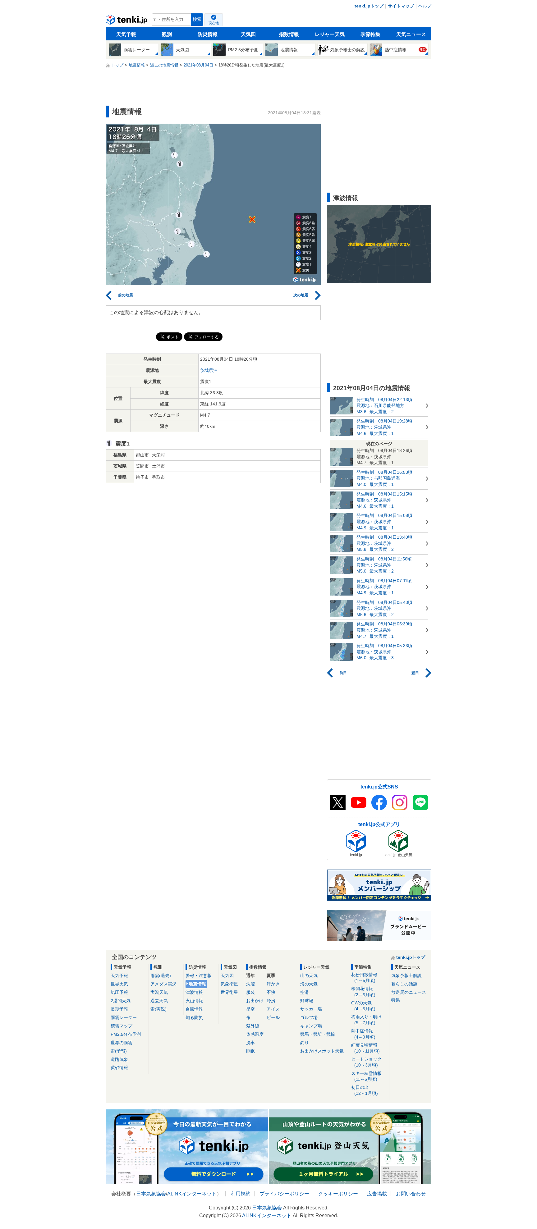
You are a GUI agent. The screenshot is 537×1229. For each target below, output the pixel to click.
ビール (273, 1017)
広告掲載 (377, 1193)
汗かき (273, 983)
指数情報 (289, 34)
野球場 (306, 1000)
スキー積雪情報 (366, 1076)
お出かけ (255, 1000)
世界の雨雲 (121, 1042)
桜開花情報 (363, 991)
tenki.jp (127, 21)
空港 (304, 992)
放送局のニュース (408, 992)
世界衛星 (229, 992)
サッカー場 (311, 1009)
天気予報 (126, 34)
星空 (250, 1009)
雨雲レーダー (124, 1017)
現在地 (214, 23)
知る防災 (194, 1017)
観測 (167, 34)
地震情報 (197, 983)
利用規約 (240, 1193)
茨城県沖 (209, 370)
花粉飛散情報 (364, 977)
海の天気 (309, 983)
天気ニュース (411, 34)
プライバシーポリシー (284, 1193)
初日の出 (364, 1090)
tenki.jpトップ (369, 5)
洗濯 (250, 983)
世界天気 (119, 983)
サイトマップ (401, 5)
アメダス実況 (163, 983)
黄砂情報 (119, 1067)
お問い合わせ (411, 1193)
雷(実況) (158, 1009)
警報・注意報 (199, 975)
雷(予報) (119, 1051)
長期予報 (119, 1009)
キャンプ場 (311, 1025)
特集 (395, 999)
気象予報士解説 (406, 975)
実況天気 (159, 992)
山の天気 (309, 975)
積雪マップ (121, 1025)
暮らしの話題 (404, 983)
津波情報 (194, 992)
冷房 (271, 1000)
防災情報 (208, 34)
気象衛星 (229, 983)
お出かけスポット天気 (322, 1051)
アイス (273, 1009)
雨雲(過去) (160, 975)
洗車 (250, 1042)
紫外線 (252, 1025)
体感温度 (255, 1034)
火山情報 (194, 1000)
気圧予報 (119, 992)
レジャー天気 (330, 34)
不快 (271, 992)
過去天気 (159, 1000)
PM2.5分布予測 (126, 1034)
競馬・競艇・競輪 (317, 1034)
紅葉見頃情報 (365, 1048)
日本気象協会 (151, 1193)
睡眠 (250, 1051)
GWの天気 (363, 1005)
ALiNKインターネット (192, 1193)
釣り (304, 1042)
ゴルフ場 (309, 1017)
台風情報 (194, 1009)
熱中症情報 (363, 1033)
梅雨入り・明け (366, 1019)
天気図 (248, 34)
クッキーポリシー (338, 1193)
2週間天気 (121, 1000)
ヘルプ (424, 5)
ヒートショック (366, 1062)
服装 (250, 992)
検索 (197, 19)
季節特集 (370, 34)
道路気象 (119, 1059)
